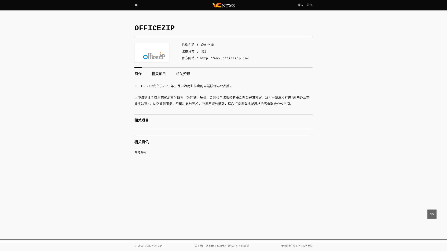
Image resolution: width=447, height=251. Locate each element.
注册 (310, 5)
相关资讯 (183, 74)
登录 (300, 5)
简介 (138, 74)
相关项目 (159, 74)
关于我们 (199, 246)
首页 (432, 214)
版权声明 (233, 246)
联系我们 (211, 246)
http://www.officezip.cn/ (224, 58)
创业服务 (244, 246)
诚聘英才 (222, 246)
